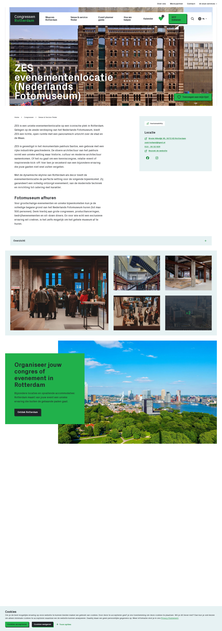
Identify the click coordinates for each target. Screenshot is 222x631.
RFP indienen (176, 18)
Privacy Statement (169, 618)
